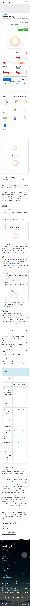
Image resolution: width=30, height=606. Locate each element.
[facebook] (2, 562)
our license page (21, 516)
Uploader (4, 570)
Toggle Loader (15, 291)
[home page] (6, 2)
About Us (4, 560)
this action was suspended (9, 481)
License (4, 557)
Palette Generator (7, 578)
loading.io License (8, 514)
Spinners (4, 566)
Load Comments (9, 533)
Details (24, 604)
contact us (5, 558)
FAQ (3, 549)
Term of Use (5, 553)
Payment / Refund (7, 551)
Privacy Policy (6, 555)
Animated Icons (6, 568)
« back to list (5, 14)
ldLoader (13, 263)
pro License (17, 81)
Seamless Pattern (7, 574)
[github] (6, 562)
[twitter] (4, 562)
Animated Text (6, 572)
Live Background (6, 576)
